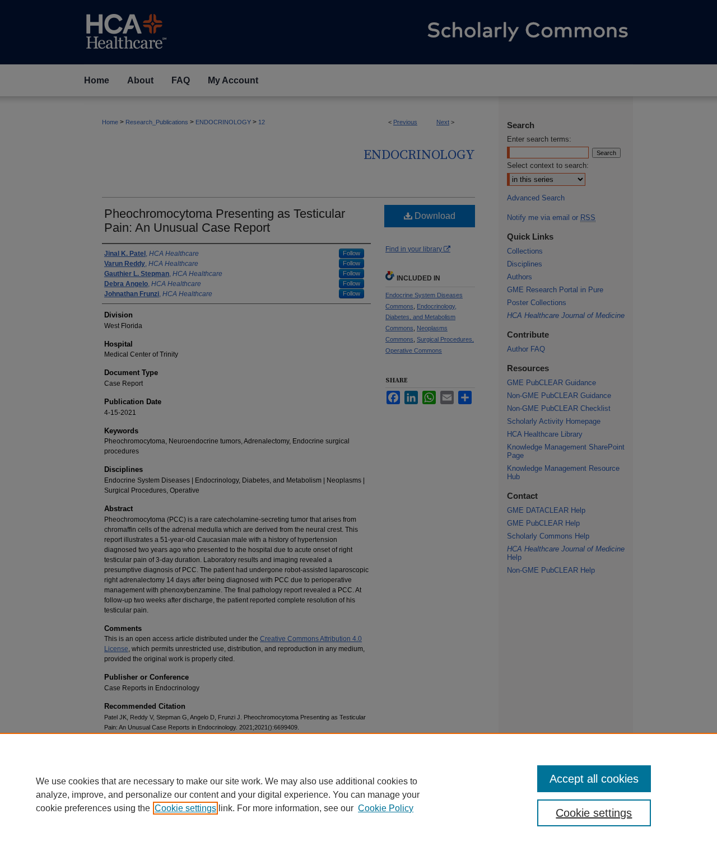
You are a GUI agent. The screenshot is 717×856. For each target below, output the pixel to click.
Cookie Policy (385, 808)
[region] (358, 794)
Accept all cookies (594, 779)
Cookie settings (185, 808)
